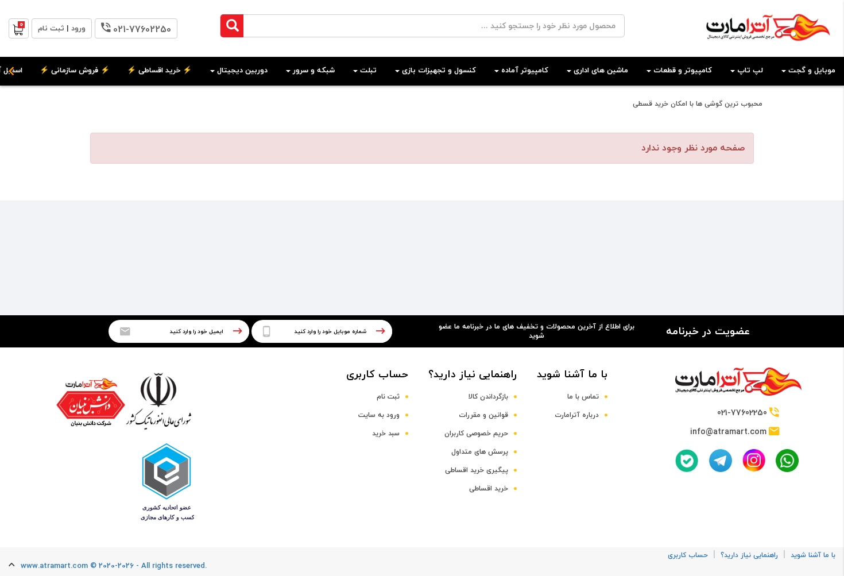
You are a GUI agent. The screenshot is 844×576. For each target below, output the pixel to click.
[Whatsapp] (787, 460)
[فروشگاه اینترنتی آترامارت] (768, 46)
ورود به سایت (379, 415)
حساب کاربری (377, 375)
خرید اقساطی (488, 488)
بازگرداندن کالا (488, 396)
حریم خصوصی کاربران (476, 433)
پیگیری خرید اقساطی (476, 470)
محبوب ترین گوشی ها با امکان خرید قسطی (697, 104)
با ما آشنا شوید (572, 375)
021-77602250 (142, 30)
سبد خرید (386, 433)
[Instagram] (753, 460)
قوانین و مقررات (483, 415)
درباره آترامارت (577, 415)
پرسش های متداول (479, 452)
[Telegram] (720, 460)
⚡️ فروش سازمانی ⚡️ (75, 70)
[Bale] (686, 460)
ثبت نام (388, 396)
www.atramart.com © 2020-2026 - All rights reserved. (114, 566)
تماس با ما (583, 396)
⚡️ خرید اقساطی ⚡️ (159, 70)
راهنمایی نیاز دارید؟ (472, 375)
